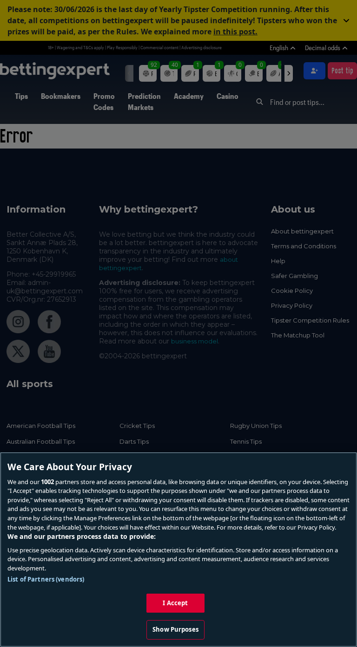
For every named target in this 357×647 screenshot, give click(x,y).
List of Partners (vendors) (45, 579)
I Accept (175, 603)
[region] (178, 549)
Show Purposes (175, 629)
